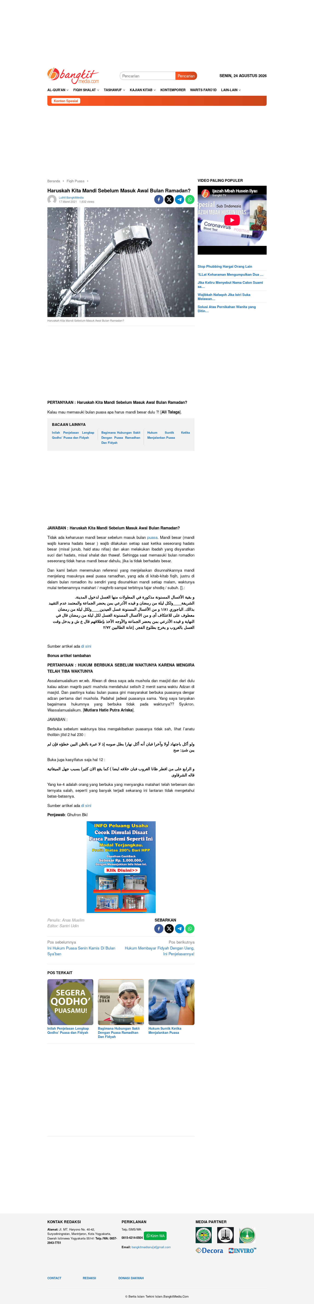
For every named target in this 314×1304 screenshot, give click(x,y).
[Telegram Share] (179, 199)
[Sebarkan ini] (158, 199)
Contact (54, 1278)
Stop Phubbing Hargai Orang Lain (225, 266)
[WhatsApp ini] (189, 199)
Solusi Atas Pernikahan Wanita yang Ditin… (227, 309)
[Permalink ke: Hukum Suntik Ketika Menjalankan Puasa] (171, 1002)
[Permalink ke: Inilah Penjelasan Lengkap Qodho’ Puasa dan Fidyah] (70, 1002)
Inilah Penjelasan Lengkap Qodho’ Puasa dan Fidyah (68, 1030)
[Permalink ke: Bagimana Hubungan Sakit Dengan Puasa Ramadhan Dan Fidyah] (121, 1002)
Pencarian (186, 76)
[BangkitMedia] (73, 75)
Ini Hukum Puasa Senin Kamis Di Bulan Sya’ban (81, 947)
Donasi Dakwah (131, 1278)
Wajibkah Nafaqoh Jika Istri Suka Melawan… (224, 296)
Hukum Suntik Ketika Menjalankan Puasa (164, 1030)
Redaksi (89, 1278)
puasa (152, 537)
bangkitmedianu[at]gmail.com (151, 1247)
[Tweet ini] (169, 199)
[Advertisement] (157, 32)
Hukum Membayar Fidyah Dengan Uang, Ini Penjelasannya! (159, 947)
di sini (86, 646)
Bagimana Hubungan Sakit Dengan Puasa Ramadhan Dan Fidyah (120, 437)
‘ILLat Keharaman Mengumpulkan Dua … (230, 274)
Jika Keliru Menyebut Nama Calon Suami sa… (230, 284)
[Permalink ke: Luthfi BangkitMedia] (52, 199)
